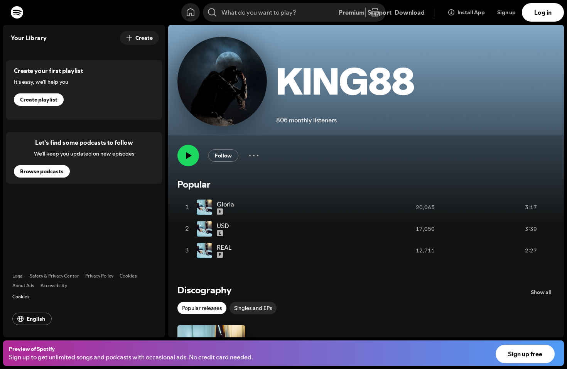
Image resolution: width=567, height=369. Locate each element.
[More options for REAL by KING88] (545, 250)
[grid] (366, 229)
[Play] (188, 155)
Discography (204, 290)
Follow (223, 155)
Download (410, 12)
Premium (351, 12)
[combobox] (294, 12)
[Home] (190, 12)
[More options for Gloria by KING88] (545, 207)
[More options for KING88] (254, 155)
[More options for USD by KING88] (545, 229)
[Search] (212, 12)
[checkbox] (201, 308)
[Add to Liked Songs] (512, 207)
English (36, 319)
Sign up (506, 12)
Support (380, 12)
